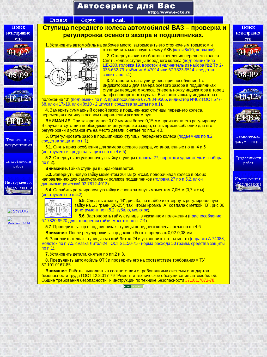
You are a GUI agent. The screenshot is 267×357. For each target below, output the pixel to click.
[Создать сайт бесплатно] (133, 287)
